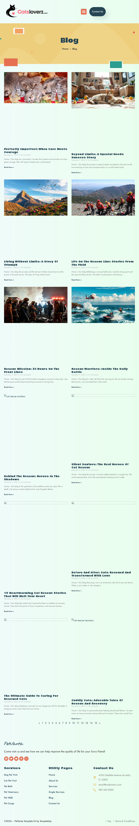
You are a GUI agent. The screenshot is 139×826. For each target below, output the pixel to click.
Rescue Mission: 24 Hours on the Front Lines (31, 370)
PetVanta (13, 744)
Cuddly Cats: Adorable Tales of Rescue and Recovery (97, 701)
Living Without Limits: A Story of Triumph (31, 263)
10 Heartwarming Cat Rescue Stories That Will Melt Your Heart (35, 594)
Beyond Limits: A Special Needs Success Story (98, 155)
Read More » (9, 167)
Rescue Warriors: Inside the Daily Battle (100, 370)
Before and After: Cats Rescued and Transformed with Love (101, 574)
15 (96, 723)
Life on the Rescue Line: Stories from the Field (103, 263)
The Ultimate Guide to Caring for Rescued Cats (31, 697)
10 (73, 723)
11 (78, 723)
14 (91, 723)
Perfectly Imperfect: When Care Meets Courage (35, 150)
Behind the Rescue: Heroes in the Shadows (32, 477)
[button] (84, 12)
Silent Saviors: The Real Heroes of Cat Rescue (100, 465)
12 (82, 723)
